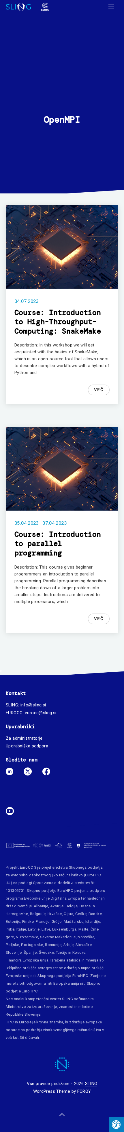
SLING (91, 1083)
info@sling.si (33, 705)
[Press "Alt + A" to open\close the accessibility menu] (116, 1124)
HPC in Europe (18, 1022)
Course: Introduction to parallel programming (57, 544)
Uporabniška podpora (27, 746)
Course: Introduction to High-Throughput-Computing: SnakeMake (57, 322)
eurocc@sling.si (41, 712)
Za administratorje (24, 738)
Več (99, 389)
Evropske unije (37, 898)
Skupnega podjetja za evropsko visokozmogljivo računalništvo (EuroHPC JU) (54, 875)
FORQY (84, 1091)
